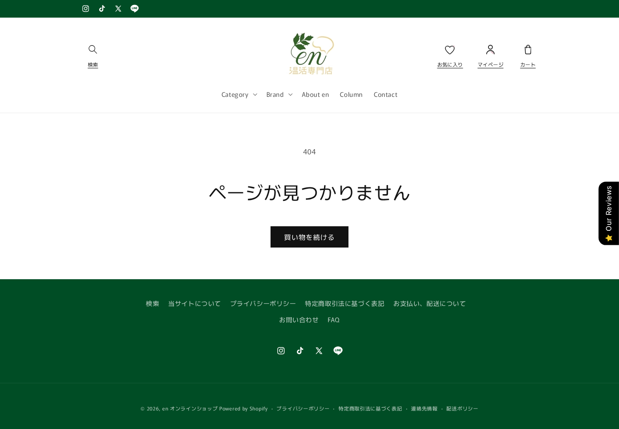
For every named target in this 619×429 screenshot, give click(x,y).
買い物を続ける (309, 237)
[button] (93, 53)
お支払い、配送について (429, 303)
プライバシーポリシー (263, 303)
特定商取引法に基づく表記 (344, 303)
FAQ (334, 319)
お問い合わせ (299, 319)
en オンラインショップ (190, 408)
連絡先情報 (424, 408)
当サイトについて (194, 303)
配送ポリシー (462, 408)
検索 (152, 303)
